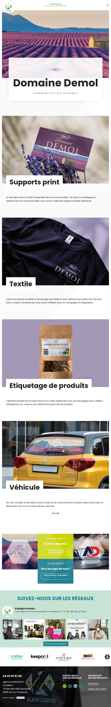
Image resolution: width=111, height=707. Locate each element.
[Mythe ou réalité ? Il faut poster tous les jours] (77, 629)
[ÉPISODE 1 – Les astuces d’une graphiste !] (98, 629)
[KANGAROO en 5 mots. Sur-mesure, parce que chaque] (55, 629)
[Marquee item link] (27, 656)
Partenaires (21, 698)
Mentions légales (9, 698)
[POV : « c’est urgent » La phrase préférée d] (13, 629)
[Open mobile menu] (107, 5)
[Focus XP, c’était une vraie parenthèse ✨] (34, 629)
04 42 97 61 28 (12, 676)
